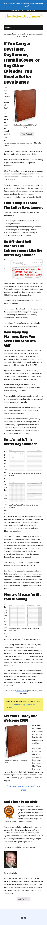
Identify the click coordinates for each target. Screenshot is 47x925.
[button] (23, 7)
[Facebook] (22, 918)
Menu (9, 27)
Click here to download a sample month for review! (23, 704)
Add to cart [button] (27, 134)
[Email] (24, 918)
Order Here (38, 3)
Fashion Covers (21, 691)
